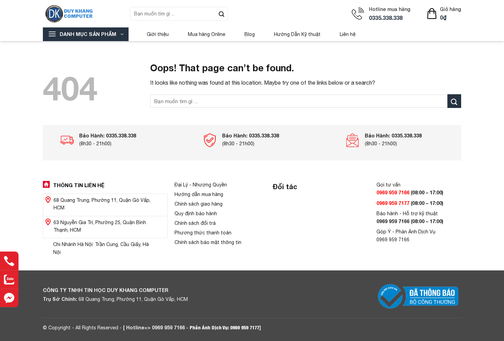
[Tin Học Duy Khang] (81, 13)
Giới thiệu (158, 34)
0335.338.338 (386, 17)
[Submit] (221, 14)
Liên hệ (348, 34)
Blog (249, 34)
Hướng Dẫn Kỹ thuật (297, 34)
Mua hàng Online (206, 34)
